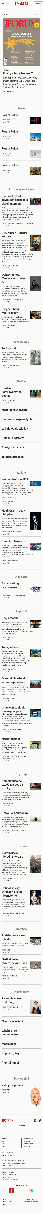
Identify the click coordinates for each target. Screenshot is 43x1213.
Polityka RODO (6, 1177)
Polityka (4, 1199)
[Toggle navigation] (3, 4)
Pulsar (4, 1204)
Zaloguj (38, 3)
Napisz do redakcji (8, 1155)
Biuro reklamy (6, 1166)
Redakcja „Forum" (7, 1153)
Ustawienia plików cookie (10, 1180)
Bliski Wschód (28, 1139)
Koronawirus (28, 1144)
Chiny (3, 1146)
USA (3, 1144)
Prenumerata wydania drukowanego (13, 1163)
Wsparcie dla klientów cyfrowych (13, 1160)
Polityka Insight (7, 1202)
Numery (4, 1139)
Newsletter (22, 1126)
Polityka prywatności (9, 1175)
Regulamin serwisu (8, 1172)
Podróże (27, 1146)
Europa (4, 1141)
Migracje (27, 1141)
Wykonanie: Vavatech (30, 1199)
